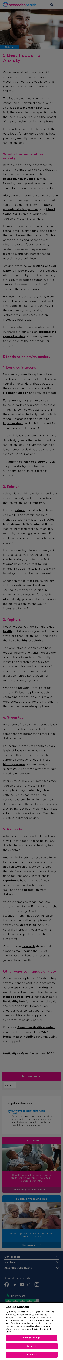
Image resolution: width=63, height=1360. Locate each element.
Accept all (31, 1354)
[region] (31, 1331)
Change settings (31, 1338)
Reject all (31, 1346)
